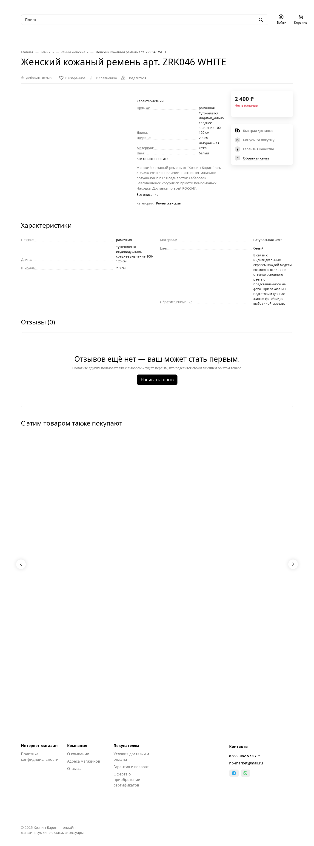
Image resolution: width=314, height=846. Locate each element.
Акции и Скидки (137, 6)
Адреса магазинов (83, 761)
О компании (16, 6)
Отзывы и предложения (214, 6)
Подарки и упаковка (240, 36)
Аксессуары (203, 36)
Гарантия (77, 6)
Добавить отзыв (38, 78)
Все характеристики (152, 158)
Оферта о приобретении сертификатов (127, 780)
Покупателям (126, 745)
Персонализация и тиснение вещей (267, 6)
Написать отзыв (157, 379)
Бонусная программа (172, 6)
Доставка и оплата (105, 6)
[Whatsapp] (245, 773)
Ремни (177, 36)
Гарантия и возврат (131, 766)
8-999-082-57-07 (243, 755)
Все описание (147, 194)
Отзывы (74, 768)
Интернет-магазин (39, 745)
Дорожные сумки (94, 36)
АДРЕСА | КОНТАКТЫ (47, 6)
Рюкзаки (126, 36)
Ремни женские (168, 203)
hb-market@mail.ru (246, 763)
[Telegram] (234, 773)
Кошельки (152, 36)
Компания (77, 745)
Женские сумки (56, 36)
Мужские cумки (19, 36)
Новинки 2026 (280, 36)
